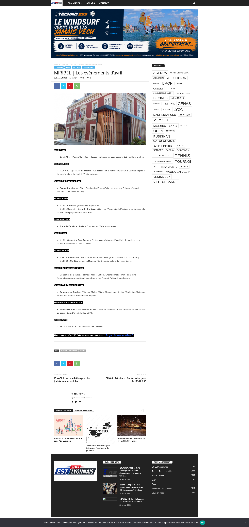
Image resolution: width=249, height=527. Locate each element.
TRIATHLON (158, 172)
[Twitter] (63, 86)
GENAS (184, 104)
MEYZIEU (161, 120)
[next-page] (144, 410)
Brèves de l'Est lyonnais (162, 488)
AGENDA (64, 351)
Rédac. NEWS (61, 78)
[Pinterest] (70, 86)
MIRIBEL (82, 351)
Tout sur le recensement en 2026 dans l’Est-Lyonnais (68, 439)
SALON (180, 145)
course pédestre (183, 93)
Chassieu (158, 88)
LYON (178, 110)
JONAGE (166, 110)
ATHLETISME (158, 78)
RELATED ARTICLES (63, 410)
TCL (170, 155)
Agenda (90, 3)
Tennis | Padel (158, 475)
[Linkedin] (77, 402)
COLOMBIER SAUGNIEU (162, 93)
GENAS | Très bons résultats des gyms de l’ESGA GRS (126, 380)
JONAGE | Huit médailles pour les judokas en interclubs (72, 380)
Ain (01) (73, 64)
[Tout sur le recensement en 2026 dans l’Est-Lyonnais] (68, 425)
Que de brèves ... (88, 67)
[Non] (245, 522)
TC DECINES (183, 150)
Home (56, 64)
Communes (74, 3)
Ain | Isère (76, 67)
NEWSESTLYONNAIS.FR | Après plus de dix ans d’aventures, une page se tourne (130, 472)
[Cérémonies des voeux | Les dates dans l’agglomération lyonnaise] (100, 429)
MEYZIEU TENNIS (165, 125)
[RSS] (80, 402)
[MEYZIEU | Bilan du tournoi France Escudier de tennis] (110, 503)
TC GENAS (158, 155)
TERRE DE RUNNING (162, 162)
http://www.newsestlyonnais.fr (81, 398)
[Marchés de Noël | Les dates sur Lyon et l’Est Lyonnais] (131, 425)
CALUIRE (180, 83)
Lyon (154, 480)
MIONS (183, 125)
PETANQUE (170, 131)
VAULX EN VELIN (178, 171)
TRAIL (155, 167)
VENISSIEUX (161, 176)
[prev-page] (141, 410)
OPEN (158, 131)
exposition (156, 104)
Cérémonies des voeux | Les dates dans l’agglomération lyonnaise (98, 448)
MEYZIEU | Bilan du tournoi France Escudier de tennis (131, 500)
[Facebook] (57, 86)
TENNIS (182, 155)
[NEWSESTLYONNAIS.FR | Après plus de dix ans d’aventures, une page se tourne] (110, 472)
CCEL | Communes (160, 467)
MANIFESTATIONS (164, 114)
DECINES (160, 98)
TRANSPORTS (169, 167)
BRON (167, 83)
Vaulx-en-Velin (158, 493)
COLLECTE (171, 88)
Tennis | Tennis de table (162, 471)
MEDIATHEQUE (184, 115)
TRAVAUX (184, 167)
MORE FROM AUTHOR (83, 410)
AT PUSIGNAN (176, 78)
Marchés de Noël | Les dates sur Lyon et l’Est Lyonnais (131, 439)
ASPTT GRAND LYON (179, 73)
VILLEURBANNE (165, 182)
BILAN (156, 83)
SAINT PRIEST (163, 145)
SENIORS (158, 150)
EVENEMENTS (73, 351)
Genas (154, 484)
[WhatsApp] (77, 86)
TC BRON (170, 150)
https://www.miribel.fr (120, 335)
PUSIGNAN (161, 136)
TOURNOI (183, 161)
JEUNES (156, 110)
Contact (104, 3)
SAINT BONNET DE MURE (164, 141)
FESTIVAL (169, 103)
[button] (194, 3)
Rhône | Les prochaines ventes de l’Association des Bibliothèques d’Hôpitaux (131, 487)
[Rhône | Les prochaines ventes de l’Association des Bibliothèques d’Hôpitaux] (110, 488)
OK (202, 522)
